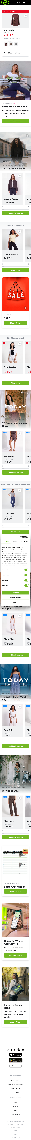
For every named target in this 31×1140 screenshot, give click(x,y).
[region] (15, 151)
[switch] (26, 575)
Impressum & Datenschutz (15, 1124)
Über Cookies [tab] (25, 541)
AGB (15, 1131)
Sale (4, 343)
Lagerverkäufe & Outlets (15, 1084)
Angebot (5, 432)
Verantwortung (15, 1114)
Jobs (15, 1102)
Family (16, 1134)
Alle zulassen (15, 592)
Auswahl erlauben (15, 597)
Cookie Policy (15, 1127)
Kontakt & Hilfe (15, 1088)
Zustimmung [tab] (5, 541)
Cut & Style (15, 1092)
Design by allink (15, 1137)
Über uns (15, 1106)
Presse (16, 1110)
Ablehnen (15, 602)
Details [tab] (15, 541)
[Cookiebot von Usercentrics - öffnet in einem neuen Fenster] (22, 537)
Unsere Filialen (15, 1080)
